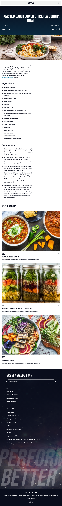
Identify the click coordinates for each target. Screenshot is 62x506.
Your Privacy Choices (42, 495)
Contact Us (10, 412)
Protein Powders (12, 394)
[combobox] (31, 502)
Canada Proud (11, 422)
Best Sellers (10, 391)
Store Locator (11, 401)
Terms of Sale (31, 498)
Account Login (11, 415)
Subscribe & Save (12, 398)
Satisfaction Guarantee (13, 429)
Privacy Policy (22, 495)
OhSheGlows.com (7, 77)
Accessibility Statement (10, 495)
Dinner (33, 12)
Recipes (29, 12)
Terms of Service (53, 495)
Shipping (9, 432)
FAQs (8, 425)
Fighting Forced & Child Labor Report (19, 443)
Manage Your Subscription (15, 419)
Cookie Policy (31, 495)
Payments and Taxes (13, 436)
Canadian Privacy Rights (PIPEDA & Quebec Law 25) (23, 439)
